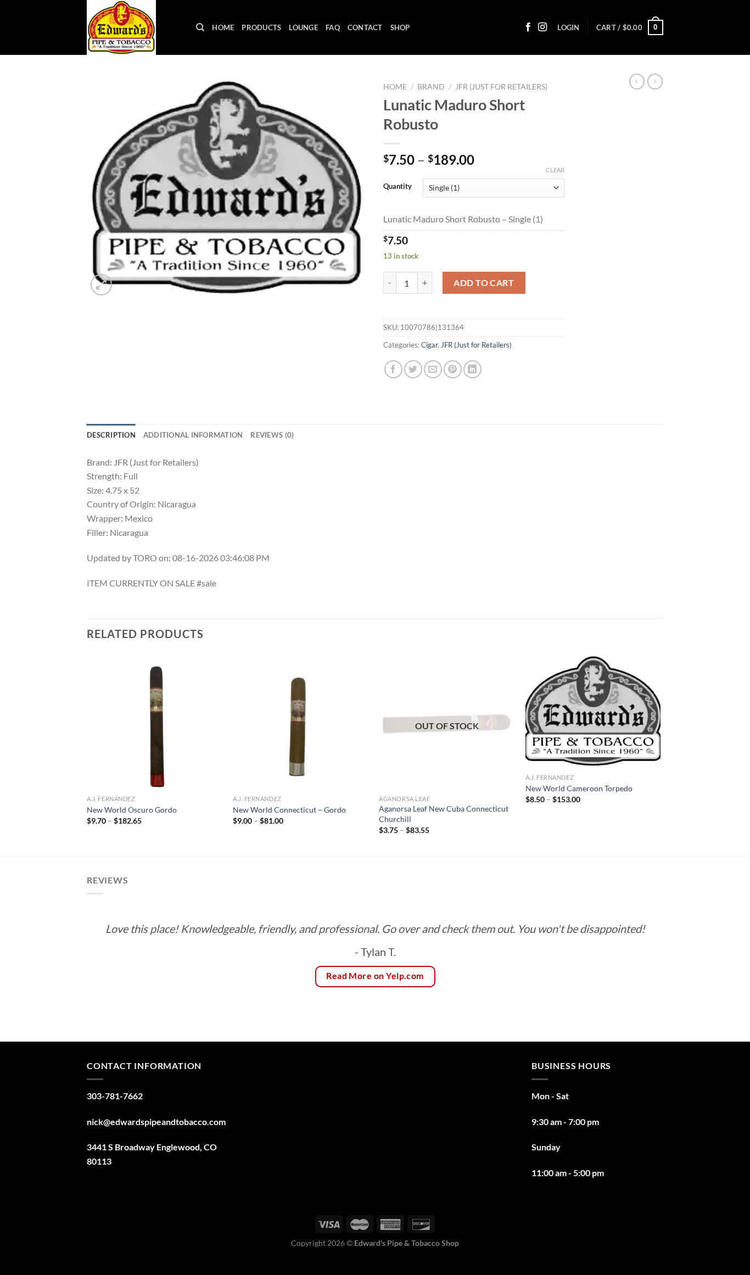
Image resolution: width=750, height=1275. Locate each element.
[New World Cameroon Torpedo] (593, 711)
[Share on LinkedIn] (472, 369)
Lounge (303, 27)
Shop (400, 27)
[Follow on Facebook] (528, 27)
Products (261, 27)
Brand (431, 86)
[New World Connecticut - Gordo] (300, 722)
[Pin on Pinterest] (453, 369)
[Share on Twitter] (413, 369)
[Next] (660, 754)
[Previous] (87, 754)
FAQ (333, 27)
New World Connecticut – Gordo (289, 809)
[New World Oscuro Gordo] (154, 722)
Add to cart (484, 282)
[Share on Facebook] (393, 369)
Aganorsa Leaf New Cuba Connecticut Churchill (443, 814)
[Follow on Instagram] (542, 27)
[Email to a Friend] (433, 369)
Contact (365, 27)
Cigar (429, 344)
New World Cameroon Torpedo (579, 788)
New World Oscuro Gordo (132, 809)
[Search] (200, 27)
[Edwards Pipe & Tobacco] (133, 27)
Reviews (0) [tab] (272, 434)
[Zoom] (101, 284)
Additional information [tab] (193, 434)
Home (223, 27)
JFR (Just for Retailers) (501, 86)
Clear (555, 170)
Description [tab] (111, 434)
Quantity (397, 187)
